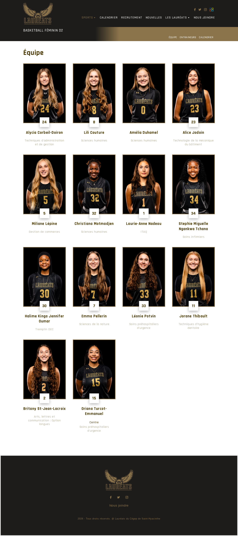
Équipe (173, 37)
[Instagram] (205, 9)
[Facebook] (195, 9)
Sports (87, 18)
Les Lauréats (176, 18)
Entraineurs (188, 37)
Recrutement (131, 18)
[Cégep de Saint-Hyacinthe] (211, 9)
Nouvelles (154, 18)
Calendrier (109, 18)
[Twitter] (200, 9)
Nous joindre (204, 18)
